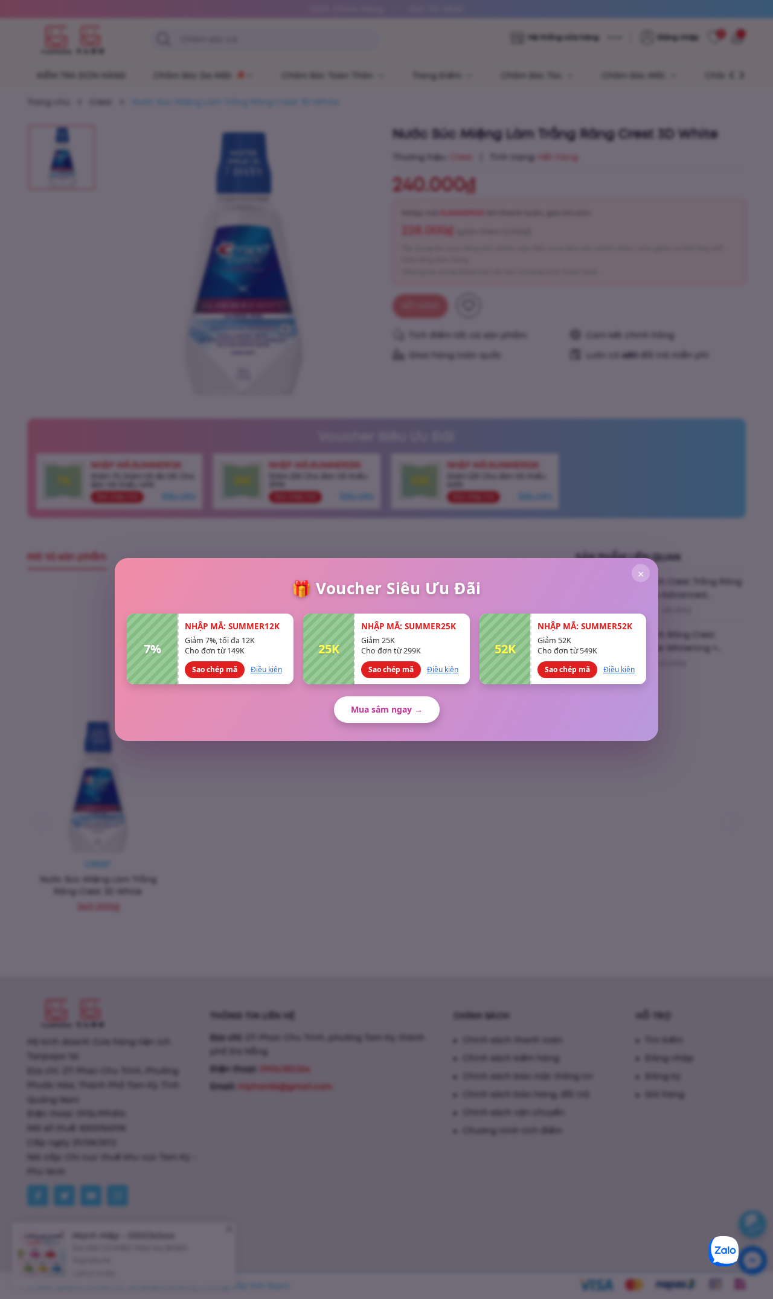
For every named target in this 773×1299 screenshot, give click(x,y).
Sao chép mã (214, 669)
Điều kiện (266, 669)
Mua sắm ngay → (387, 709)
